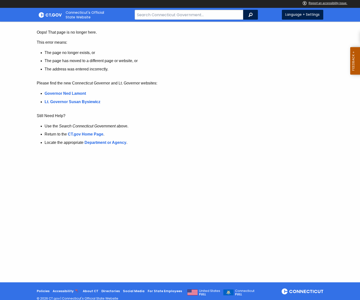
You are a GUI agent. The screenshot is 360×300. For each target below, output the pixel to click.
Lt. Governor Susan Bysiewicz (73, 102)
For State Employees (165, 291)
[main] (180, 152)
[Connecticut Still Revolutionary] (302, 291)
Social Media (133, 291)
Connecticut (244, 292)
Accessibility (63, 291)
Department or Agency (105, 142)
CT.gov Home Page (85, 134)
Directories (110, 291)
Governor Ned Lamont (65, 93)
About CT (90, 291)
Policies (43, 291)
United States (209, 292)
